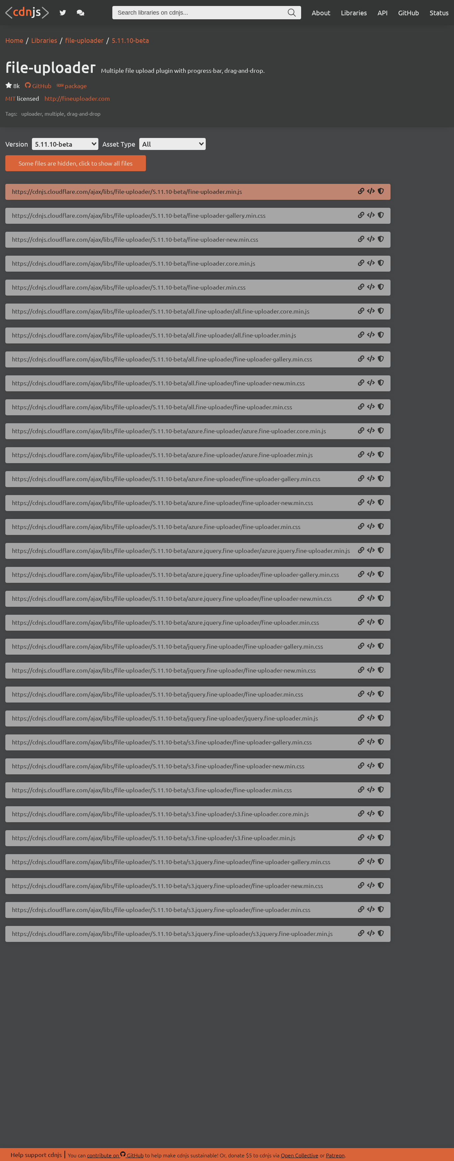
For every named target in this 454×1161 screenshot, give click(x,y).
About (321, 12)
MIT (11, 98)
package (75, 85)
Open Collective (299, 1155)
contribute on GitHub (115, 1155)
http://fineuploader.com (77, 98)
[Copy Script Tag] (371, 191)
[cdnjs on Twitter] (62, 13)
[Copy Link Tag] (371, 215)
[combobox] (65, 144)
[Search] (292, 13)
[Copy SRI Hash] (381, 191)
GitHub (408, 12)
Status (439, 12)
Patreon (335, 1155)
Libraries (354, 12)
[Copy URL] (361, 191)
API (383, 12)
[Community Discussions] (80, 13)
